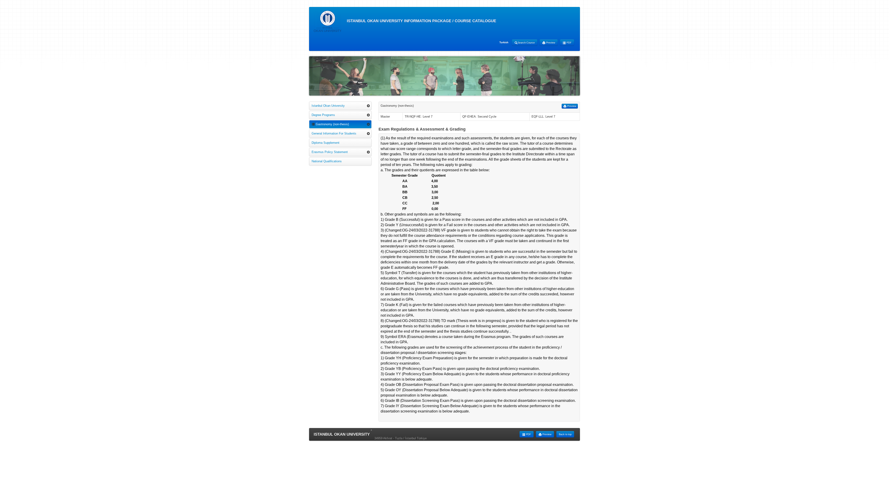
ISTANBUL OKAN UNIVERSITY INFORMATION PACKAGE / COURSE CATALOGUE (421, 21)
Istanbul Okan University (328, 105)
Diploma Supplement (325, 142)
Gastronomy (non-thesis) (332, 124)
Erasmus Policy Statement (330, 152)
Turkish (503, 42)
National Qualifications (327, 161)
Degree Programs (323, 115)
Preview (550, 42)
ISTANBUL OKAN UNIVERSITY (342, 434)
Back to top (565, 434)
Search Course (526, 42)
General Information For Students (334, 133)
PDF (569, 42)
